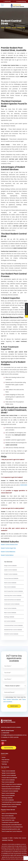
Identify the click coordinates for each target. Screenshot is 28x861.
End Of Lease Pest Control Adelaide (13, 591)
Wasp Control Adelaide (10, 565)
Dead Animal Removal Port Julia (11, 829)
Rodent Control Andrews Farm (9, 544)
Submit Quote (14, 706)
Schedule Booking (21, 1)
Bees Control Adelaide (10, 612)
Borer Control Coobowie (9, 818)
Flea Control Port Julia (8, 820)
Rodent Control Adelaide (10, 574)
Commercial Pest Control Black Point (12, 827)
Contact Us (5, 762)
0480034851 (7, 1)
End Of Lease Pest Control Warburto (12, 831)
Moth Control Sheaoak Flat (9, 813)
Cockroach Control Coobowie (10, 822)
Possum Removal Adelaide (11, 578)
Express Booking (8, 747)
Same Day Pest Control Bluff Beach (12, 824)
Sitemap (4, 764)
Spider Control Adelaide (10, 570)
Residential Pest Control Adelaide (13, 629)
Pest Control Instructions (10, 699)
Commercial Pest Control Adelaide (13, 625)
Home (3, 757)
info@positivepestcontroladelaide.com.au (14, 735)
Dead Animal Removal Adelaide (12, 600)
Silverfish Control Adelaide (11, 634)
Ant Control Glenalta (8, 816)
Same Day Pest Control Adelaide (12, 595)
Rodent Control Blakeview (8, 551)
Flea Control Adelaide (10, 587)
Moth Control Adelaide (10, 582)
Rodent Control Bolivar (7, 555)
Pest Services (5, 759)
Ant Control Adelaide (9, 621)
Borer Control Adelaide (10, 608)
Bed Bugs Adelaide (9, 617)
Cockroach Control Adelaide (11, 604)
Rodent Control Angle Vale (8, 548)
